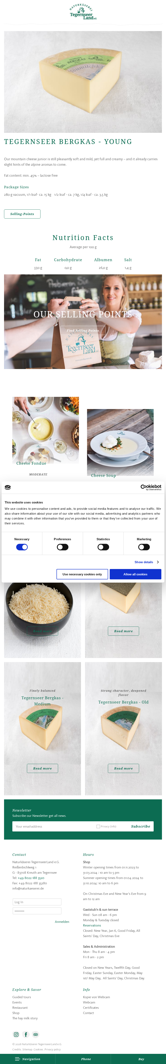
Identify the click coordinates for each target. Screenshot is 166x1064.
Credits (16, 1049)
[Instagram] (16, 1034)
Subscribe (140, 826)
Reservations (92, 925)
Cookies (38, 1049)
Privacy (108, 826)
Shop (15, 1013)
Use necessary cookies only (82, 574)
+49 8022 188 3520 (31, 878)
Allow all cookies (135, 574)
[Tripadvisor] (35, 1034)
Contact (88, 1013)
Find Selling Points (83, 330)
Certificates (91, 1008)
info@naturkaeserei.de (28, 888)
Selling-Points (22, 214)
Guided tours (21, 997)
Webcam (89, 1002)
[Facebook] (26, 1034)
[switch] (62, 547)
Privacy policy (53, 1049)
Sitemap (27, 1049)
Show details (144, 562)
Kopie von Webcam (96, 997)
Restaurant (20, 1008)
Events (17, 1002)
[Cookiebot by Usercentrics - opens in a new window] (143, 487)
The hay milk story (25, 1018)
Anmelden (62, 922)
